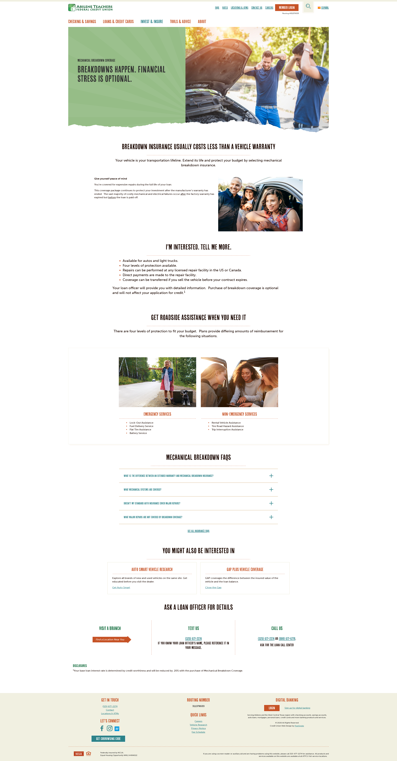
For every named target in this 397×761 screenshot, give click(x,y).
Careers (269, 7)
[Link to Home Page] (90, 7)
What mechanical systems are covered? (142, 489)
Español (325, 7)
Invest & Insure (152, 21)
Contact (110, 710)
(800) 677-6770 (287, 639)
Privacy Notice (198, 728)
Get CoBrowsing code (108, 739)
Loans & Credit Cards (118, 21)
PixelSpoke (299, 726)
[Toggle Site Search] (308, 6)
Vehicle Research (198, 725)
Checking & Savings (82, 21)
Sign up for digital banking (297, 708)
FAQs (217, 7)
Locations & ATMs (239, 7)
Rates (225, 7)
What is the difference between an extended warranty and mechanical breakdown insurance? (168, 475)
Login (272, 708)
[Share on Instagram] (109, 730)
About (202, 21)
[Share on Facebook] (102, 730)
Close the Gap (213, 587)
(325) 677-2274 (193, 639)
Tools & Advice (180, 21)
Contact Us (256, 7)
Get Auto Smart (121, 587)
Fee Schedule (198, 732)
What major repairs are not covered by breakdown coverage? (153, 517)
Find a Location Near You (110, 639)
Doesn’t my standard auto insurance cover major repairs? (152, 503)
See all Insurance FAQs (198, 531)
